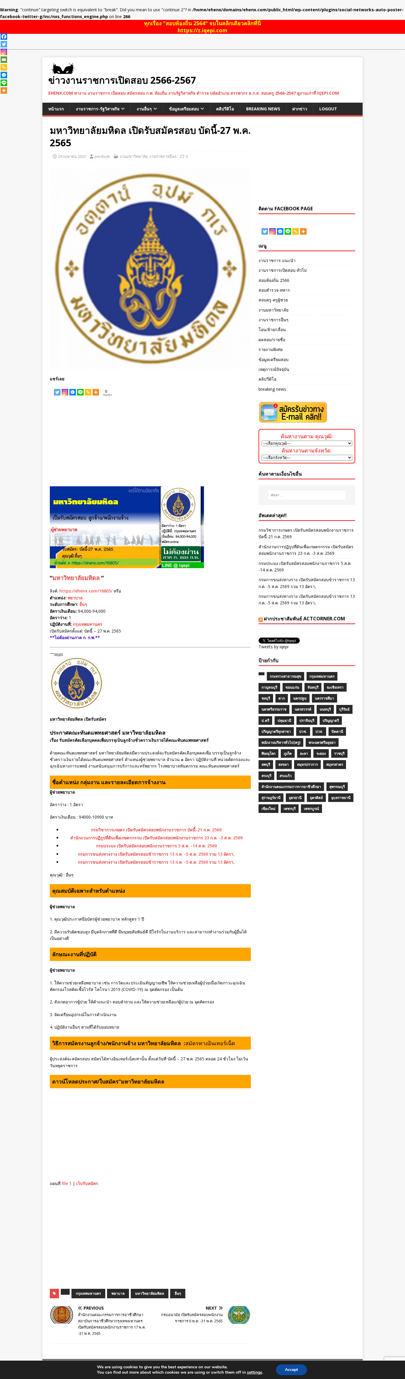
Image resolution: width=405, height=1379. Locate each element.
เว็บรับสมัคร (87, 1183)
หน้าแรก (56, 109)
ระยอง (321, 753)
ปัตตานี (337, 731)
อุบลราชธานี (340, 797)
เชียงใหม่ (268, 808)
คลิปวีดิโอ (225, 109)
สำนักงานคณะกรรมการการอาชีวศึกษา (291, 786)
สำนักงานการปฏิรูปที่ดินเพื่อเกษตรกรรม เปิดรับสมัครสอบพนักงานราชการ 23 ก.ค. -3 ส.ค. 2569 (156, 838)
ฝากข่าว (299, 109)
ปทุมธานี (284, 720)
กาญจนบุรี (269, 687)
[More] (96, 389)
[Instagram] (65, 389)
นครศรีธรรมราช (274, 709)
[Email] (4, 59)
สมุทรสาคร (334, 764)
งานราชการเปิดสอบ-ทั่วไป (283, 270)
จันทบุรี (312, 687)
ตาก (281, 698)
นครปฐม (300, 698)
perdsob (102, 156)
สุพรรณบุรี (337, 786)
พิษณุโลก (268, 753)
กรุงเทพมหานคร (87, 624)
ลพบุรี (266, 764)
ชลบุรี (266, 698)
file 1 (66, 1183)
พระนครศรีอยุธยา (322, 742)
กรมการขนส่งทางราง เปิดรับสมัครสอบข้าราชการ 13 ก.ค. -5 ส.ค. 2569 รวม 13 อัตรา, (156, 854)
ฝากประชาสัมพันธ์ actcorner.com (304, 618)
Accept (291, 1369)
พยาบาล (75, 597)
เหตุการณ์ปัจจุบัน (274, 369)
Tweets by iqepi (273, 646)
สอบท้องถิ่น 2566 (274, 280)
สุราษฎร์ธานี (271, 797)
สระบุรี (266, 775)
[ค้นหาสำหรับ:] (306, 495)
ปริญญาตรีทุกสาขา (276, 731)
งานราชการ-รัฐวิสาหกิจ (97, 109)
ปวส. (319, 731)
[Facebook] (4, 36)
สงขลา (283, 764)
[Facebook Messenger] (72, 389)
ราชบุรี (339, 753)
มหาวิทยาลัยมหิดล (76, 578)
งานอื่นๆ (144, 109)
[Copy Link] (88, 389)
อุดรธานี (295, 797)
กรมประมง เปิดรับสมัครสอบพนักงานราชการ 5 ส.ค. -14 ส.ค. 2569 (156, 846)
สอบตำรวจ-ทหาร (274, 290)
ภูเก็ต (288, 753)
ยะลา (304, 753)
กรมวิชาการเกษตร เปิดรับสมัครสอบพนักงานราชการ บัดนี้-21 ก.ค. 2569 (156, 830)
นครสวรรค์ (303, 709)
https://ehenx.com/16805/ (85, 591)
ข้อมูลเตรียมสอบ (184, 109)
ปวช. (303, 731)
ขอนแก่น (292, 687)
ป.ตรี (265, 720)
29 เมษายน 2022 (72, 156)
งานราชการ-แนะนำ (277, 260)
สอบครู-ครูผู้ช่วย (273, 300)
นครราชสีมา (324, 698)
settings (254, 1372)
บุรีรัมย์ (344, 709)
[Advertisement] (150, 441)
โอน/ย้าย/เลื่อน (272, 329)
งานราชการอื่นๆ (162, 156)
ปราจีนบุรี (306, 720)
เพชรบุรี (290, 808)
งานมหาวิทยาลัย (134, 156)
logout (328, 109)
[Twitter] (57, 389)
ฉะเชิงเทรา (335, 687)
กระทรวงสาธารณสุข (285, 676)
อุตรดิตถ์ (316, 797)
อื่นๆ (83, 604)
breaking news (263, 109)
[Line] (80, 389)
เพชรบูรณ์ (311, 808)
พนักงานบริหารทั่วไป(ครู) (281, 742)
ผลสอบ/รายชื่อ (272, 339)
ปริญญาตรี (331, 720)
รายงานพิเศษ (271, 349)
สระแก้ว (286, 775)
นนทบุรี (325, 709)
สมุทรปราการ (307, 764)
